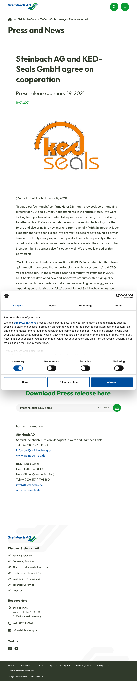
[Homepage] (23, 6)
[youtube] (16, 648)
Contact (39, 665)
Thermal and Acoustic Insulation (30, 567)
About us (17, 590)
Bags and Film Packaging (26, 578)
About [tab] (119, 305)
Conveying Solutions (24, 561)
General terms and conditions (21, 670)
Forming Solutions (22, 555)
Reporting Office (83, 665)
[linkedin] (10, 648)
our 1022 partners (25, 322)
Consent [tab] (18, 305)
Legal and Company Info (59, 665)
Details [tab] (52, 305)
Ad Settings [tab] (85, 305)
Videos (11, 665)
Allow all (112, 382)
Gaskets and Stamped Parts (28, 573)
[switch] (51, 368)
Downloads (25, 665)
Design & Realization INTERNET (26, 676)
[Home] (10, 19)
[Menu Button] (125, 7)
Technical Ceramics (23, 584)
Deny (25, 382)
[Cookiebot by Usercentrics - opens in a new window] (118, 296)
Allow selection (69, 382)
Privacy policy (103, 665)
